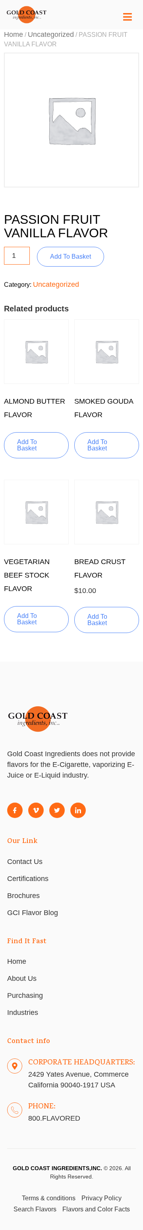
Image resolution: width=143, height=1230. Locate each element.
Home (13, 34)
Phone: (42, 1107)
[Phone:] (14, 1109)
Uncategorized (51, 34)
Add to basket (70, 256)
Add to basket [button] (27, 445)
